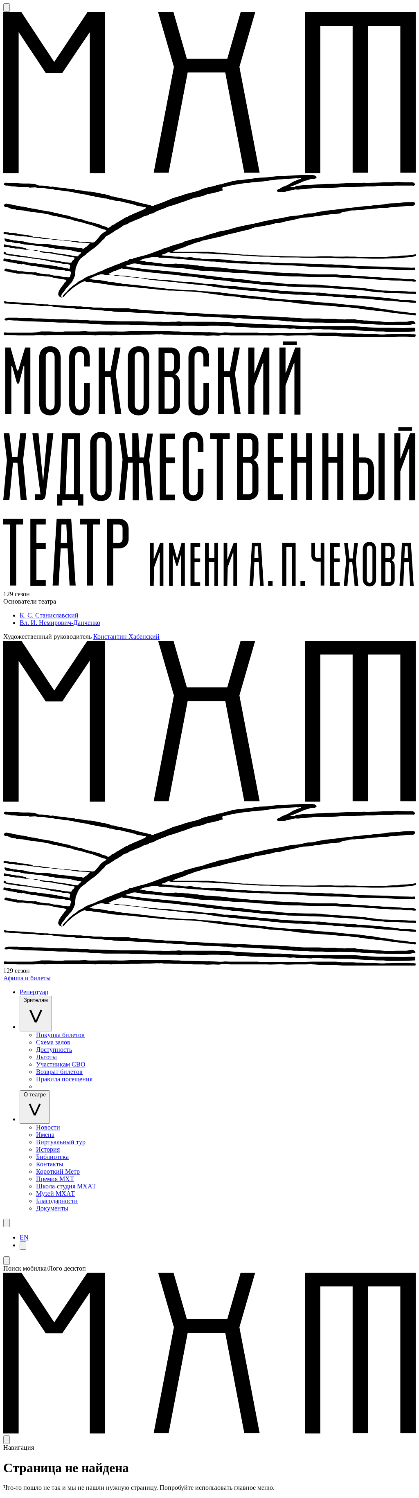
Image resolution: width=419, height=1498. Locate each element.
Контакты (49, 1164)
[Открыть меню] (6, 1223)
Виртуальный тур (61, 1142)
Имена (45, 1134)
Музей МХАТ (55, 1193)
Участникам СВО (61, 1064)
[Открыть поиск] (6, 7)
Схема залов (53, 1042)
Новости (48, 1127)
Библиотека (52, 1156)
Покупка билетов (60, 1034)
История (48, 1149)
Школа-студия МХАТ (66, 1186)
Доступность (54, 1049)
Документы (52, 1208)
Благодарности (57, 1200)
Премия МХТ (55, 1178)
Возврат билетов (59, 1071)
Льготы (46, 1056)
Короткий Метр (58, 1171)
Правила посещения (64, 1079)
